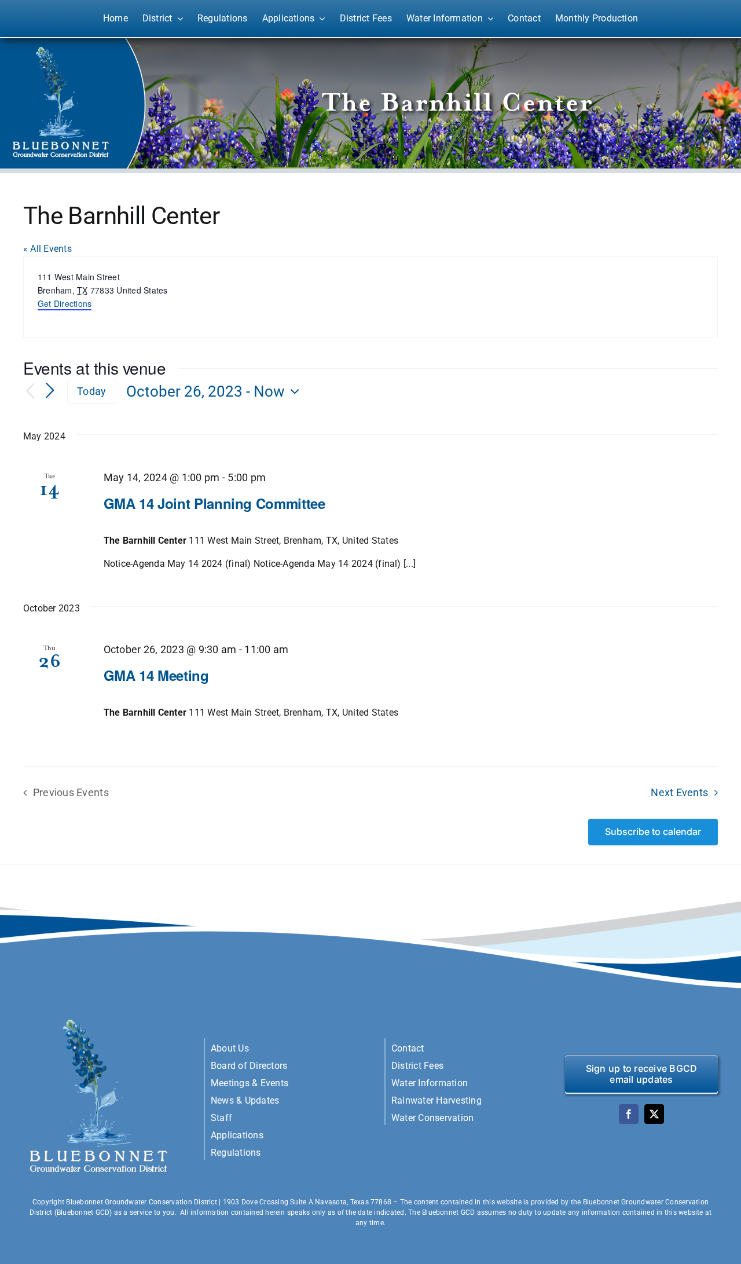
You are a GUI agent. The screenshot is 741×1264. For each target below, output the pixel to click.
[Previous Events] (30, 392)
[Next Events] (50, 391)
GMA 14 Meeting (156, 675)
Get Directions (64, 303)
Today (91, 391)
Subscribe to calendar (653, 831)
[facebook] (629, 1114)
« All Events (47, 248)
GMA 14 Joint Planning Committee (214, 503)
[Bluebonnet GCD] (99, 1019)
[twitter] (654, 1114)
